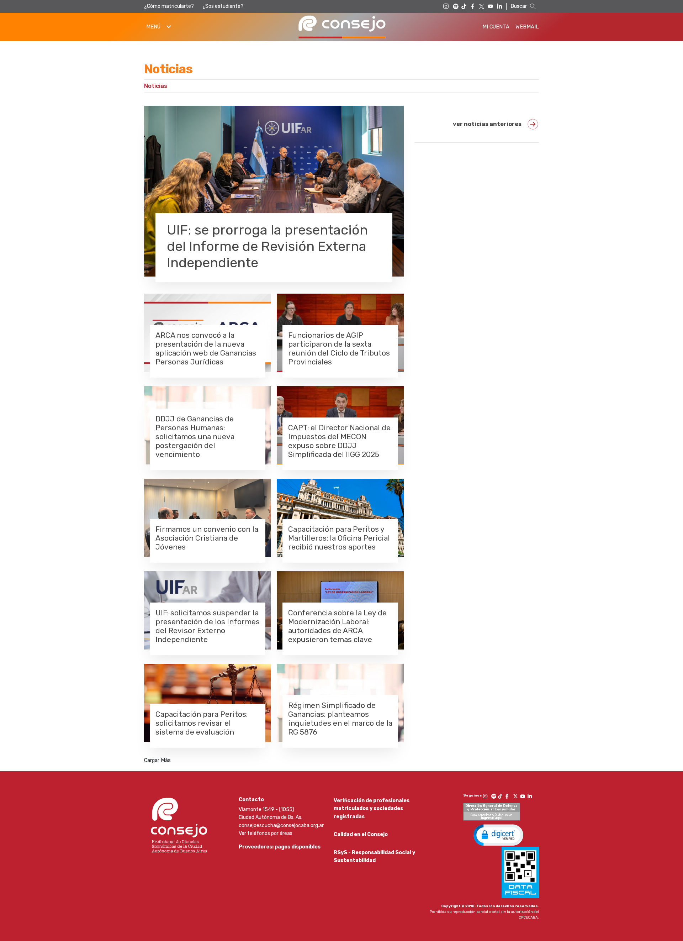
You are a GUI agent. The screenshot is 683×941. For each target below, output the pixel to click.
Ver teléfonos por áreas (265, 833)
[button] (498, 834)
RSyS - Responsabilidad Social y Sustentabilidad (374, 856)
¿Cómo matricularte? (169, 6)
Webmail (527, 27)
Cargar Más (157, 760)
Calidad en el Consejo (361, 834)
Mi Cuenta (495, 27)
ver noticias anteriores (487, 124)
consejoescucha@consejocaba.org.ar (281, 825)
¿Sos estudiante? (222, 6)
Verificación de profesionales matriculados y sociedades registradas (371, 809)
